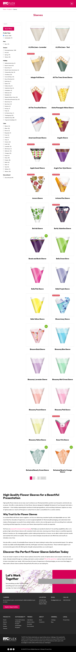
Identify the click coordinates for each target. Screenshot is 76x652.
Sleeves (8, 35)
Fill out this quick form (51, 559)
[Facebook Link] (8, 649)
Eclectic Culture (30, 622)
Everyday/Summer (10, 50)
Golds (7, 137)
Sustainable (8, 38)
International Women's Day (12, 99)
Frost (7, 135)
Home (4, 9)
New (7, 44)
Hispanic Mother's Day (11, 97)
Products (9, 9)
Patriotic (8, 106)
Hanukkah (8, 95)
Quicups (5, 626)
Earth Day (8, 81)
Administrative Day (10, 63)
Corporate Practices (20, 620)
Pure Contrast (30, 626)
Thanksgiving (9, 115)
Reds (7, 162)
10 (38, 478)
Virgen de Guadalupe (10, 120)
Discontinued (9, 177)
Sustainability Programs (18, 626)
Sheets (4, 620)
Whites (7, 169)
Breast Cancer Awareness (12, 70)
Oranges (8, 153)
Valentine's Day (9, 117)
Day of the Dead (9, 79)
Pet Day (7, 108)
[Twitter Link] (11, 649)
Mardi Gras (8, 101)
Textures (5, 628)
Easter (7, 83)
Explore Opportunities (11, 607)
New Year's (8, 104)
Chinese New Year (10, 72)
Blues (7, 128)
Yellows (8, 171)
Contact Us (41, 622)
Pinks (7, 157)
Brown (7, 130)
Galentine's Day (9, 88)
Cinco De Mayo (9, 76)
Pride (7, 110)
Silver (7, 164)
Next (42, 478)
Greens (8, 142)
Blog (52, 622)
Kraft (7, 144)
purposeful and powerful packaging (21, 529)
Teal (7, 167)
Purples (7, 160)
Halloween (8, 92)
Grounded (29, 624)
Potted (4, 624)
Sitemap (42, 649)
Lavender (8, 146)
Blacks (7, 126)
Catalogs (53, 620)
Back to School (9, 65)
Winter (7, 57)
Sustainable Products (18, 622)
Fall (7, 52)
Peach (7, 155)
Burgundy (8, 133)
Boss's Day (8, 67)
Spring (7, 54)
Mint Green (8, 148)
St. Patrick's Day (9, 113)
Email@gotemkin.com (56, 600)
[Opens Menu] (71, 3)
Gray (7, 139)
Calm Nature (30, 620)
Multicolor (8, 151)
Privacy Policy (66, 620)
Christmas (8, 74)
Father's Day (8, 86)
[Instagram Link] (13, 649)
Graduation (8, 90)
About (40, 620)
